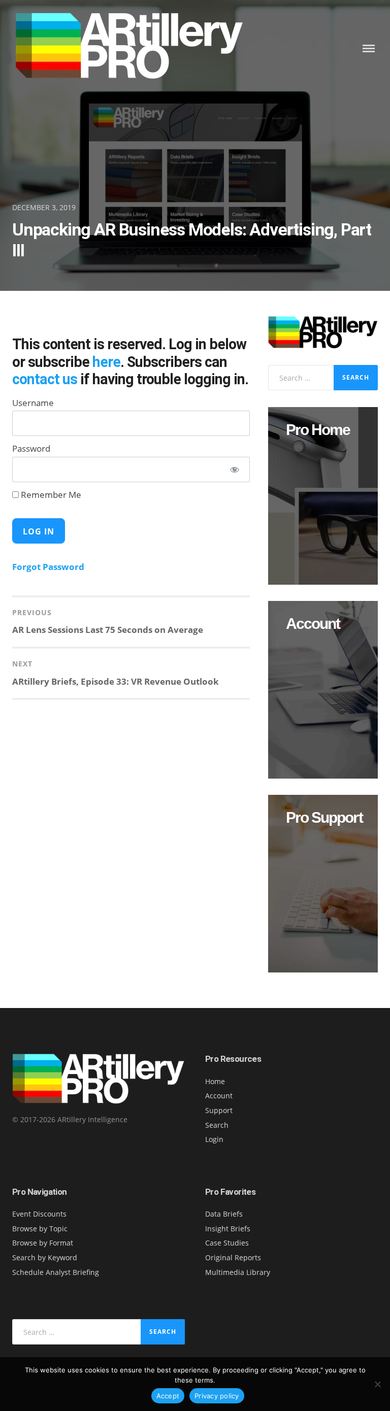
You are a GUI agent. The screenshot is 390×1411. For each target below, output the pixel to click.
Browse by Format (42, 1243)
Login (214, 1139)
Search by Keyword (44, 1257)
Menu (369, 48)
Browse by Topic (40, 1228)
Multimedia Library (237, 1272)
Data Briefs (224, 1214)
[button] (323, 496)
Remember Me (50, 494)
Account (313, 623)
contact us (44, 379)
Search (217, 1125)
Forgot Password (48, 567)
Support (219, 1110)
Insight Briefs (227, 1228)
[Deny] (377, 1384)
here (106, 362)
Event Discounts (39, 1214)
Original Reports (233, 1257)
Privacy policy (216, 1396)
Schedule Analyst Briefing (55, 1272)
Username (33, 403)
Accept (168, 1396)
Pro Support (324, 817)
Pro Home (318, 430)
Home (215, 1081)
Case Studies (227, 1243)
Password (31, 448)
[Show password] (234, 469)
